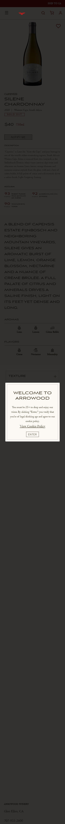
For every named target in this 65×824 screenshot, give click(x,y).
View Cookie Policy (32, 426)
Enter (32, 434)
